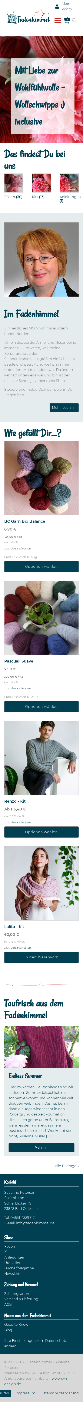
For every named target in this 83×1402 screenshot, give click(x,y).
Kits (7, 1252)
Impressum (25, 1393)
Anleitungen (15, 1257)
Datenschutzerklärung (60, 1393)
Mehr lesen (62, 408)
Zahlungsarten (16, 1294)
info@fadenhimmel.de (35, 1223)
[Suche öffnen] (74, 20)
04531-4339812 (22, 1218)
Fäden (9, 1246)
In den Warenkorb (41, 957)
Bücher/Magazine (19, 1268)
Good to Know (16, 1325)
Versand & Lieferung (21, 1299)
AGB (8, 1305)
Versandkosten (21, 548)
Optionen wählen (41, 567)
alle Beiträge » (67, 1166)
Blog (8, 1330)
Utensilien (12, 1263)
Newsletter (13, 1274)
